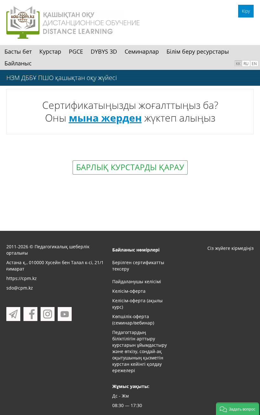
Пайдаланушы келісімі (136, 281)
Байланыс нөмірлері (135, 250)
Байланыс (18, 63)
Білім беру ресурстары (197, 51)
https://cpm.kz (21, 278)
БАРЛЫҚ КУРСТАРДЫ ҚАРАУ (130, 167)
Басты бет (18, 51)
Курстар (50, 51)
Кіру (246, 11)
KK (238, 63)
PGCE (76, 51)
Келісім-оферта (129, 291)
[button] (237, 408)
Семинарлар (142, 51)
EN (254, 63)
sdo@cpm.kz (19, 288)
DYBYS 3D (104, 51)
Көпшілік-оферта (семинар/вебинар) (133, 319)
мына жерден (105, 117)
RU (246, 63)
